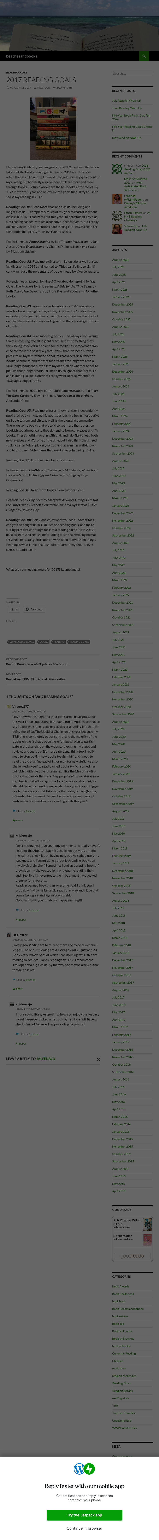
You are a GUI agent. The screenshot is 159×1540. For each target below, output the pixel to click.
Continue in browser (84, 1528)
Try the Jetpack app (84, 1515)
